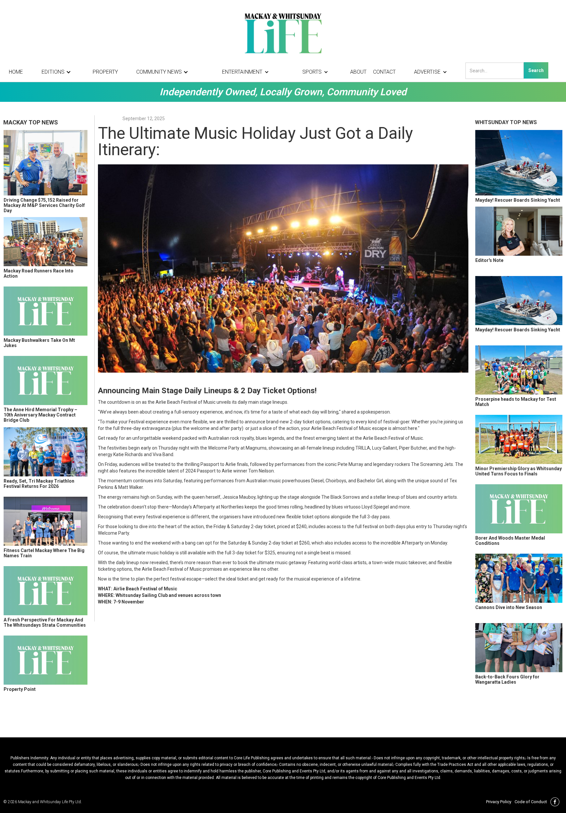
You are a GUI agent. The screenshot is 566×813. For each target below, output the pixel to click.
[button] (58, 72)
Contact (384, 72)
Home (16, 72)
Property (105, 72)
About (358, 72)
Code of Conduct (531, 801)
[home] (283, 33)
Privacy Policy (498, 801)
